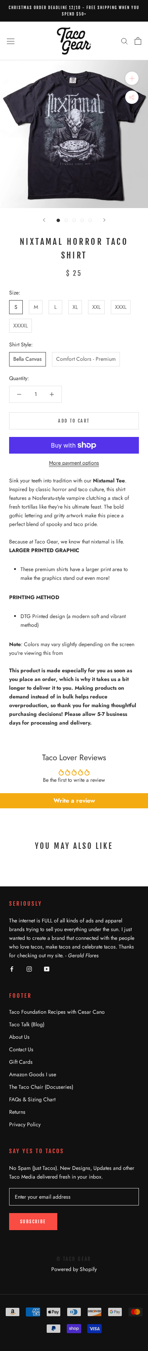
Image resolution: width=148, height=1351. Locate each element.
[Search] (124, 41)
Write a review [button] (74, 800)
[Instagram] (29, 968)
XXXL (120, 307)
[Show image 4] (82, 220)
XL (75, 307)
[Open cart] (138, 41)
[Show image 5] (90, 220)
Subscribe (33, 1221)
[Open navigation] (10, 41)
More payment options (74, 463)
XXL (96, 307)
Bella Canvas (27, 359)
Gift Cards (21, 1062)
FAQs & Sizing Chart (32, 1099)
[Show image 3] (74, 220)
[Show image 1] (58, 220)
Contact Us (21, 1049)
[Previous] (44, 220)
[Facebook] (11, 968)
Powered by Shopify (74, 1269)
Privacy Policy (25, 1124)
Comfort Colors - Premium (86, 359)
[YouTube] (46, 968)
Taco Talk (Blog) (26, 1024)
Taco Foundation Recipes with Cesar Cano (57, 1012)
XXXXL (20, 325)
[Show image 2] (66, 220)
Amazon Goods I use (32, 1074)
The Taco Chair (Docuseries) (41, 1087)
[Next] (104, 220)
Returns (17, 1112)
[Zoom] (132, 78)
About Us (19, 1037)
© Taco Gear (74, 1259)
